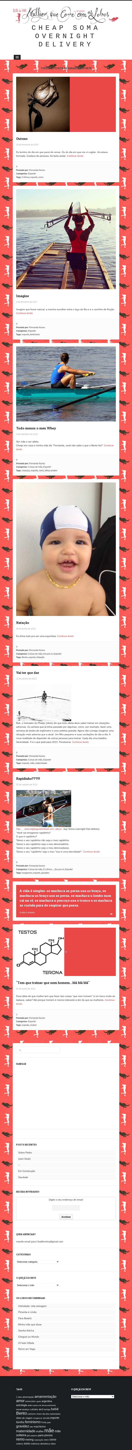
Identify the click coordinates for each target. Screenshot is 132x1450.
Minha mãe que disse (30, 1324)
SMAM (52, 1439)
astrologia (21, 1405)
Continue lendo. (75, 156)
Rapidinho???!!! (28, 778)
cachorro (32, 1414)
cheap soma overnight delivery (66, 36)
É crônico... (48, 869)
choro (39, 1414)
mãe (32, 763)
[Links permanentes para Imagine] (66, 287)
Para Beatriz (25, 1318)
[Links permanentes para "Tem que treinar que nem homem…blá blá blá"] (40, 974)
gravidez (45, 873)
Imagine (22, 296)
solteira (19, 1444)
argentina (47, 1401)
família (20, 1422)
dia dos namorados (51, 1414)
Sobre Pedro (25, 1152)
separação (38, 1440)
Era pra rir (48, 654)
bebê (55, 1409)
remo (40, 177)
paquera (33, 1435)
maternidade (41, 763)
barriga (47, 1409)
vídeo (53, 1444)
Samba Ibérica (26, 1330)
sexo (46, 1439)
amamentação (45, 1396)
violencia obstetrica (40, 1443)
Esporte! (32, 173)
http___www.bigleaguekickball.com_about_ (39, 829)
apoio (38, 1401)
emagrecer (27, 873)
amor (20, 1401)
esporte (33, 177)
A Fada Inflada (26, 1343)
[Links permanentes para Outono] (43, 130)
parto (41, 1435)
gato (49, 1422)
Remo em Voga (26, 1349)
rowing (29, 1439)
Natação (22, 623)
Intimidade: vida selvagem (32, 1306)
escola (46, 1418)
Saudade (23, 1177)
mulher (33, 1025)
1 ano (19, 1397)
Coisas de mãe (35, 467)
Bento (25, 657)
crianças (26, 470)
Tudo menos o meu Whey (36, 428)
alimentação (28, 1397)
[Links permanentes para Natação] (66, 614)
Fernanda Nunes (37, 170)
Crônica (25, 177)
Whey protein (51, 470)
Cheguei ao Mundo (28, 1336)
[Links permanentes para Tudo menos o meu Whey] (66, 419)
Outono (22, 139)
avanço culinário (30, 1409)
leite (31, 1427)
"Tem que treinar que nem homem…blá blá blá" (53, 983)
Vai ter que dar (27, 673)
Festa (43, 1422)
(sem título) (24, 1158)
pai (28, 1435)
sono (27, 1443)
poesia (48, 1435)
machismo (40, 1426)
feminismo (35, 334)
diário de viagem (24, 1418)
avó (41, 1409)
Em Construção (26, 1171)
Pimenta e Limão (27, 1312)
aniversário (30, 1401)
